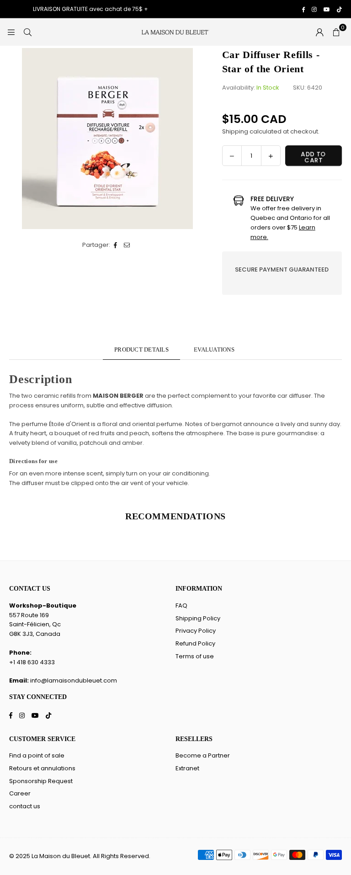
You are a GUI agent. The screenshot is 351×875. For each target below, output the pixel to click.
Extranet (187, 768)
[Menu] (11, 31)
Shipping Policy (198, 618)
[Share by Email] (127, 245)
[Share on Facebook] (115, 245)
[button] (336, 32)
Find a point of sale (36, 755)
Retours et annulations (42, 768)
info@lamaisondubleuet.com (73, 680)
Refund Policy (195, 643)
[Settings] (319, 32)
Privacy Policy (196, 630)
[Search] (27, 31)
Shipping (235, 131)
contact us (24, 806)
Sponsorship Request (41, 781)
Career (20, 793)
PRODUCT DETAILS (141, 349)
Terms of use (195, 656)
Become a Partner (203, 755)
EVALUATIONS (214, 349)
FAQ (181, 605)
